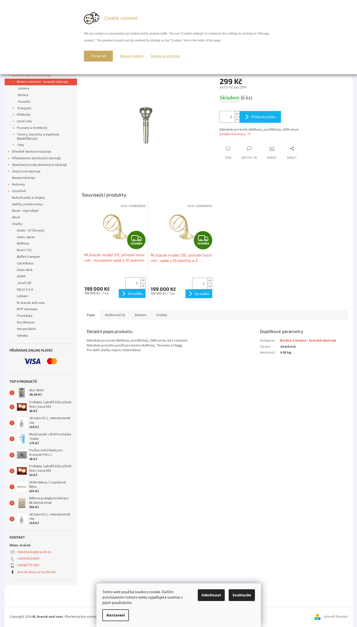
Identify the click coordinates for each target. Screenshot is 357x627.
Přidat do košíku (263, 117)
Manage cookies (132, 56)
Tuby (20, 145)
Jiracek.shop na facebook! (36, 572)
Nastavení (115, 615)
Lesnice (23, 88)
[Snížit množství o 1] (237, 120)
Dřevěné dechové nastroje (31, 151)
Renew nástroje (23, 177)
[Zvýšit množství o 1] (237, 114)
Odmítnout (211, 595)
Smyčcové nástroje (26, 171)
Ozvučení (19, 191)
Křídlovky (24, 114)
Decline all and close (165, 56)
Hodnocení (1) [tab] (115, 315)
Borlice (23, 95)
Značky (17, 223)
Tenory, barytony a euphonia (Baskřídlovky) (38, 136)
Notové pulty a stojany (28, 197)
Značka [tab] (161, 315)
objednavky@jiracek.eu (34, 552)
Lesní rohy (24, 121)
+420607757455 (28, 565)
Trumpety (24, 108)
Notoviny (18, 184)
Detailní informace (233, 134)
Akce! (16, 217)
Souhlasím (241, 595)
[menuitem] (41, 230)
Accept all (98, 56)
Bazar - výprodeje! (25, 210)
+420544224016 (28, 558)
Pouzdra (24, 101)
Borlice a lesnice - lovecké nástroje (42, 81)
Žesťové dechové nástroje (32, 75)
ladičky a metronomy (27, 204)
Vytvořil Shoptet (336, 616)
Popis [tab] (91, 315)
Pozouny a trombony (32, 127)
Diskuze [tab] (140, 315)
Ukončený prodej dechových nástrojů (39, 164)
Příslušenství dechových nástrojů (36, 158)
